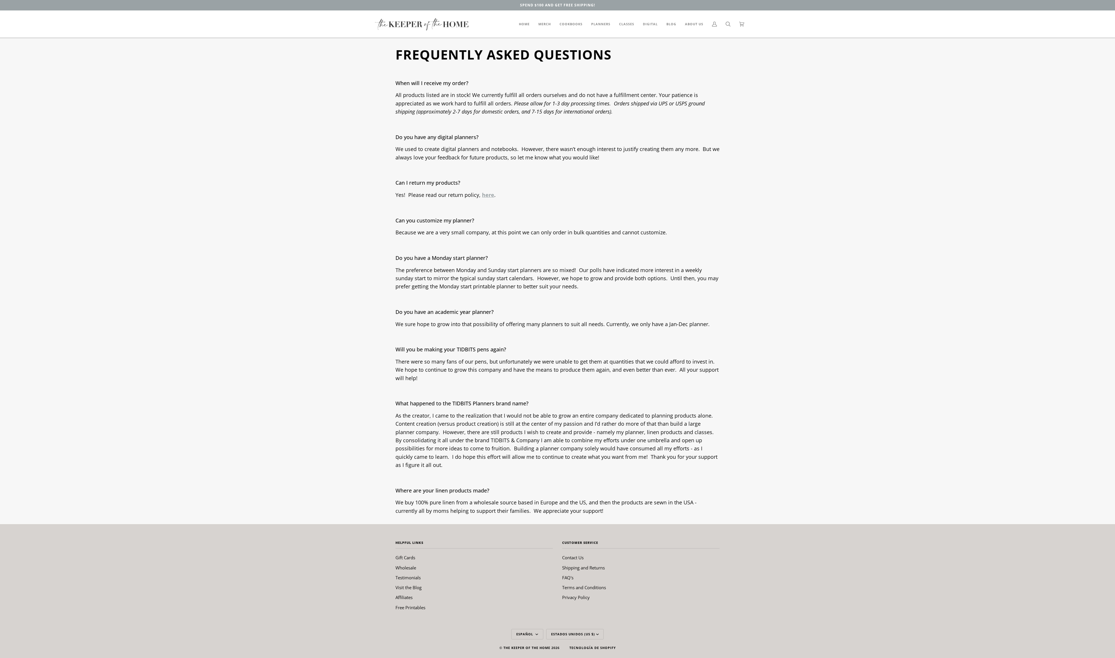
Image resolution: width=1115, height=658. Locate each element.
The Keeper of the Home (526, 648)
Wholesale (405, 568)
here (488, 194)
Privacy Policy (576, 597)
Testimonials (408, 577)
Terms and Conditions (584, 587)
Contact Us (573, 557)
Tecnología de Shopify (592, 648)
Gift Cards (405, 557)
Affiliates (404, 597)
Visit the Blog (408, 587)
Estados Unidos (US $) (573, 634)
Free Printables (410, 607)
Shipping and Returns (583, 568)
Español (525, 634)
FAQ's (567, 577)
